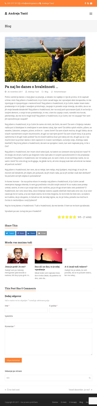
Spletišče (9, 316)
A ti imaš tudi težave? (76, 266)
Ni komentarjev (60, 91)
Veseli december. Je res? (79, 389)
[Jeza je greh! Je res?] (18, 255)
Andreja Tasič (18, 13)
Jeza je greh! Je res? (15, 266)
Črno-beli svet (13, 389)
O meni (63, 402)
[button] (91, 13)
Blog (46, 91)
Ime (7, 305)
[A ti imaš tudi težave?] (78, 255)
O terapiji (73, 402)
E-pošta (53, 305)
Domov (55, 402)
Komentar (10, 326)
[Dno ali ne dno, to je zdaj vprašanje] (48, 255)
